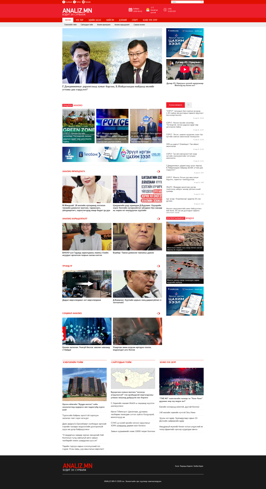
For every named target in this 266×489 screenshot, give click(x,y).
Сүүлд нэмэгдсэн (175, 105)
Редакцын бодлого (186, 466)
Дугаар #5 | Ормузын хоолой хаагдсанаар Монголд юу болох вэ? (185, 84)
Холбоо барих (198, 466)
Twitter (78, 2)
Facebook (68, 2)
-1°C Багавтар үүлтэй (154, 10)
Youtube (88, 2)
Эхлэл (177, 466)
